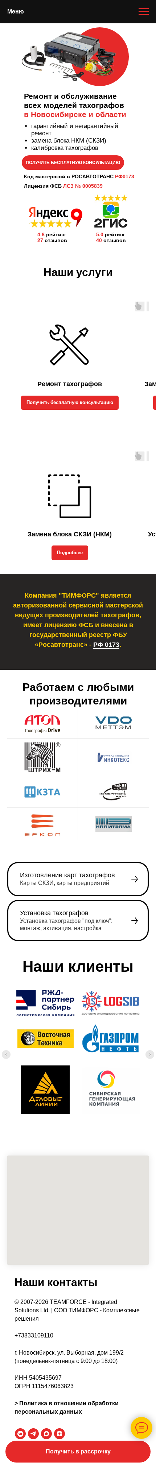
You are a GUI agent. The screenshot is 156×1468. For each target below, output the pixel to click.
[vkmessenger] (20, 1433)
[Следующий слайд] (149, 1054)
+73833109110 (34, 1335)
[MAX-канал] (46, 1433)
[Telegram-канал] (33, 1433)
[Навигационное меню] (144, 11)
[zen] (59, 1433)
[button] (78, 1452)
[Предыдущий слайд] (6, 1054)
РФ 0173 (106, 644)
